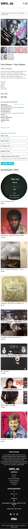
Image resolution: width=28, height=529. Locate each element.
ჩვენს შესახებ (14, 482)
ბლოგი (14, 476)
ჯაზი (16, 13)
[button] (23, 3)
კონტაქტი (14, 484)
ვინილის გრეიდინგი (14, 478)
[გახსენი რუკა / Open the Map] (14, 506)
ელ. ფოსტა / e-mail (5, 146)
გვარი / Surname (5, 140)
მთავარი (3, 13)
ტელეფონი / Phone (5, 151)
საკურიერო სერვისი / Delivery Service (10, 156)
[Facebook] (10, 514)
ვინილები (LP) (10, 13)
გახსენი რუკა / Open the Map (14, 508)
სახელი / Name (4, 135)
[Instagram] (14, 514)
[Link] (17, 514)
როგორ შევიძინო (14, 480)
